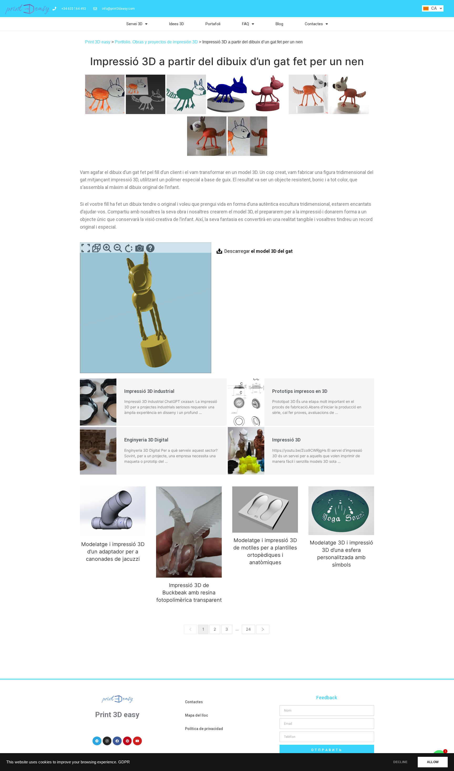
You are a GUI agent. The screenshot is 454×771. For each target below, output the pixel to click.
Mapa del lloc (196, 715)
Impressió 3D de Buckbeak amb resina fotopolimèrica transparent (189, 532)
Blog (279, 24)
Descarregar (258, 251)
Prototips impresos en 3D (299, 391)
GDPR (124, 762)
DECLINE (400, 762)
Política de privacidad (204, 729)
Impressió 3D (286, 440)
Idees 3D (176, 24)
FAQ (245, 24)
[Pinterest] (127, 741)
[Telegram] (96, 741)
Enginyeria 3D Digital (146, 440)
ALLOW (432, 762)
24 (248, 629)
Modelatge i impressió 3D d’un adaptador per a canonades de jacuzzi (113, 511)
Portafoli (212, 24)
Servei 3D (134, 24)
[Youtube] (137, 741)
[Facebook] (117, 741)
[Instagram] (107, 741)
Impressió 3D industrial (149, 391)
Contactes (314, 24)
